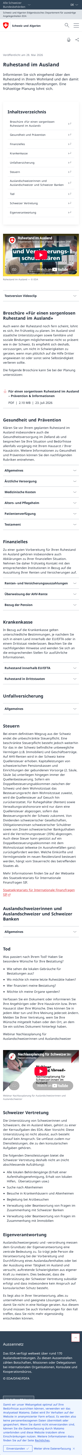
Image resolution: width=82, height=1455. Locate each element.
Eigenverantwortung (23, 212)
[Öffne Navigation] (76, 25)
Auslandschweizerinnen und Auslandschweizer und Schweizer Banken (37, 183)
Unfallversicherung (22, 162)
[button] (75, 1337)
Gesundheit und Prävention (28, 135)
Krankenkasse (19, 153)
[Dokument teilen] (77, 39)
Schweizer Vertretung (24, 203)
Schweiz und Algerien (26, 25)
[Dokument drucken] (68, 39)
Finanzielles (17, 144)
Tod (12, 194)
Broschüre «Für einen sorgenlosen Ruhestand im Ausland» (32, 123)
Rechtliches (42, 1440)
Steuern (15, 172)
